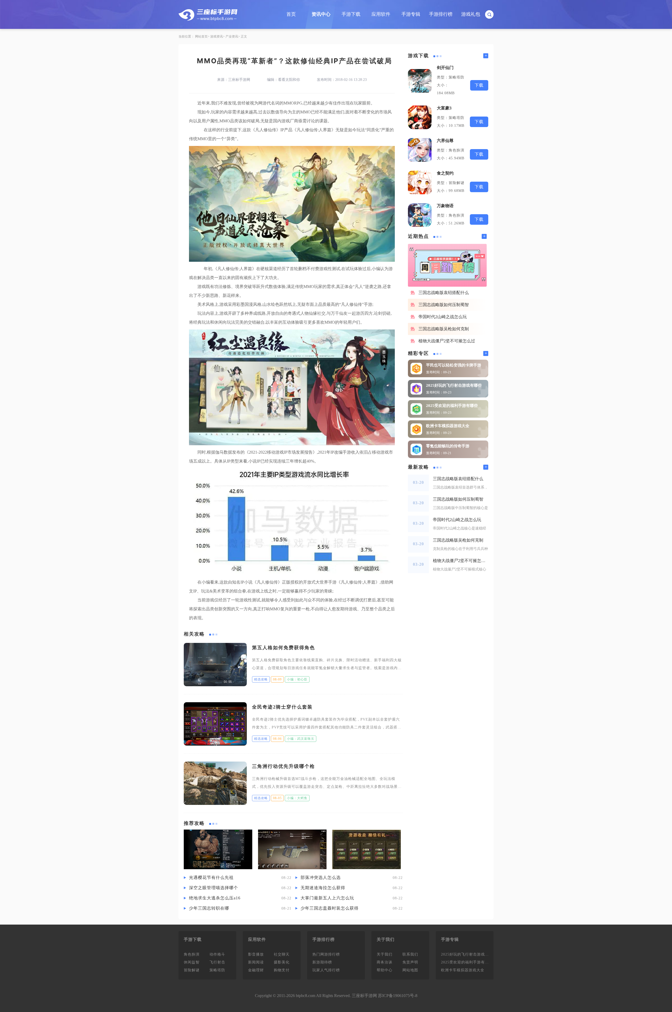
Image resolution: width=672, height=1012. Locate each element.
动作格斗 (217, 954)
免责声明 (410, 962)
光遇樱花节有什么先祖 (211, 877)
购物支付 (282, 970)
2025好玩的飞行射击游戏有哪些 (454, 385)
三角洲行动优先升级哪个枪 (283, 766)
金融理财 (256, 970)
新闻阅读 (256, 962)
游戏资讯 (216, 36)
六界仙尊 (445, 140)
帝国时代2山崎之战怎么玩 (442, 316)
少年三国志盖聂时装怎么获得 (330, 908)
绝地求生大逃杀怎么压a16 (214, 898)
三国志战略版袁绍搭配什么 (443, 292)
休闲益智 (192, 962)
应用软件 (380, 14)
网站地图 (410, 970)
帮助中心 (384, 970)
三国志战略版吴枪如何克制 (443, 329)
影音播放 (256, 954)
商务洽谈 (384, 962)
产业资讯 (231, 36)
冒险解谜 (192, 970)
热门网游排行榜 (326, 954)
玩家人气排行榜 (326, 970)
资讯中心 (321, 14)
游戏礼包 (470, 14)
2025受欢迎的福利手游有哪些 (452, 405)
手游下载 (351, 14)
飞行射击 (217, 962)
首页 (291, 14)
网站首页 (201, 36)
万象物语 (445, 205)
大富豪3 (444, 108)
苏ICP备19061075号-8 (397, 995)
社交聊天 (282, 954)
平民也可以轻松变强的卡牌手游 (453, 365)
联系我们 (410, 954)
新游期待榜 (322, 962)
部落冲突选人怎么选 (321, 877)
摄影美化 (282, 962)
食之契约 (445, 173)
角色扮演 (192, 954)
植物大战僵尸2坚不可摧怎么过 (446, 341)
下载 (479, 85)
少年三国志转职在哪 (209, 908)
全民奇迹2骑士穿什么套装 (282, 707)
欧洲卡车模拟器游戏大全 (447, 426)
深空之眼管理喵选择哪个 (213, 887)
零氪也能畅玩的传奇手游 (447, 446)
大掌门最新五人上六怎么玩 (327, 898)
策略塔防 (217, 970)
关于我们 (384, 954)
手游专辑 (410, 14)
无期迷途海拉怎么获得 (323, 887)
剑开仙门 (445, 67)
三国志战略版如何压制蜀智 (443, 304)
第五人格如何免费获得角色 (283, 647)
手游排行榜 (441, 14)
